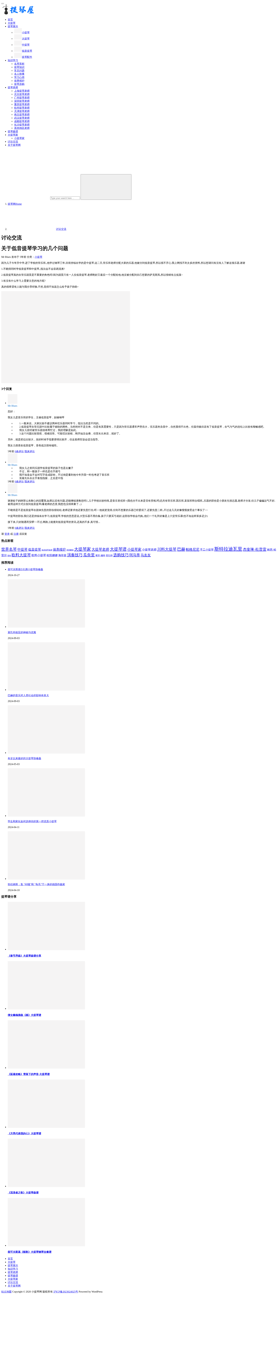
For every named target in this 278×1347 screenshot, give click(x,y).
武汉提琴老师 (22, 117)
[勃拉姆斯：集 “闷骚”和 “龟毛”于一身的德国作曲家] (46, 878)
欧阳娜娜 (52, 555)
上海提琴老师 (22, 90)
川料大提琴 (166, 549)
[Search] (106, 187)
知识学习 (13, 60)
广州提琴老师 (22, 97)
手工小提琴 (207, 549)
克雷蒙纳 (70, 550)
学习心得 (19, 77)
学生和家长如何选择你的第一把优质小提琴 (32, 821)
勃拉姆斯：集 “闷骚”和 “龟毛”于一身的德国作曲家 (36, 884)
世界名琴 (9, 549)
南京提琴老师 (22, 114)
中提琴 (26, 44)
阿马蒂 (134, 555)
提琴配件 (27, 57)
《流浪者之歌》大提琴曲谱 (23, 1192)
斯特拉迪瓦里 (228, 549)
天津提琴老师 (22, 111)
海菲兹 (62, 555)
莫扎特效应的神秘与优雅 (22, 632)
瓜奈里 (89, 555)
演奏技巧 (75, 555)
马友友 (146, 555)
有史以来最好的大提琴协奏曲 (24, 758)
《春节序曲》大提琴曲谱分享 (24, 955)
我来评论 (29, 451)
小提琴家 (19, 138)
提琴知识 (19, 67)
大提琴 (11, 23)
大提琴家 (13, 134)
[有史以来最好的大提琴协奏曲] (46, 752)
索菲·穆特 (100, 555)
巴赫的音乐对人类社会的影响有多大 (28, 695)
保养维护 (19, 80)
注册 (16, 534)
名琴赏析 (19, 63)
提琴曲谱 (13, 131)
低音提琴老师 (47, 550)
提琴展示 (13, 26)
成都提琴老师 (22, 121)
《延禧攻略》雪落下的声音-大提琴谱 (29, 1074)
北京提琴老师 (22, 94)
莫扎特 (109, 555)
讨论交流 (13, 141)
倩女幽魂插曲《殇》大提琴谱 (24, 1015)
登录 (7, 534)
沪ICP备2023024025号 (65, 1291)
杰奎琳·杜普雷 (254, 549)
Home (15, 204)
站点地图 (6, 1291)
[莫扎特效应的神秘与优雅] (46, 626)
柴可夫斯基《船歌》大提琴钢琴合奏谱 (29, 1251)
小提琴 (26, 32)
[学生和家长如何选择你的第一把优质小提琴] (46, 815)
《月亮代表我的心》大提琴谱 (24, 1133)
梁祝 (9, 556)
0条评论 (19, 451)
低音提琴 (27, 50)
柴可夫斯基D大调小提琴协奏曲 (25, 569)
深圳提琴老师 (22, 101)
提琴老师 (13, 87)
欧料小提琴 (39, 555)
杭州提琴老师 (22, 107)
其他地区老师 (22, 128)
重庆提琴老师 (22, 104)
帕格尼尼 (192, 549)
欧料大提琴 (21, 555)
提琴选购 (19, 84)
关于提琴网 (14, 145)
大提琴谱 (118, 549)
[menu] (2, 3)
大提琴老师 (100, 549)
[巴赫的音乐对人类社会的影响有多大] (46, 689)
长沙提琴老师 (22, 124)
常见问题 (19, 70)
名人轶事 (19, 74)
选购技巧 (121, 555)
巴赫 (181, 549)
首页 (10, 19)
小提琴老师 (149, 549)
